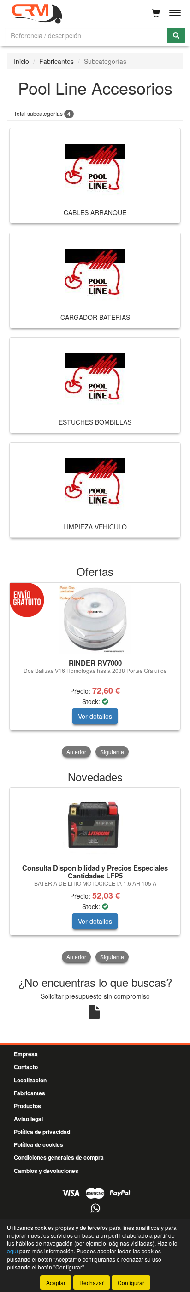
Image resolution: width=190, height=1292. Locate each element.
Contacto (26, 1067)
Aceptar (55, 1282)
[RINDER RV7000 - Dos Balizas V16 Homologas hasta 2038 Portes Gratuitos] (95, 619)
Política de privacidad (42, 1131)
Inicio (21, 61)
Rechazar (91, 1282)
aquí (12, 1251)
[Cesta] (156, 13)
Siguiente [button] (112, 752)
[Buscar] (176, 35)
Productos (27, 1106)
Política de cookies (38, 1144)
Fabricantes (56, 61)
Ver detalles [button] (95, 716)
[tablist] (95, 670)
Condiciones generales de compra (59, 1157)
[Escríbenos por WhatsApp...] (95, 1208)
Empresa (26, 1054)
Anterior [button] (76, 752)
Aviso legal (28, 1119)
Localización (30, 1080)
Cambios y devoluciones (46, 1171)
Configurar (131, 1282)
